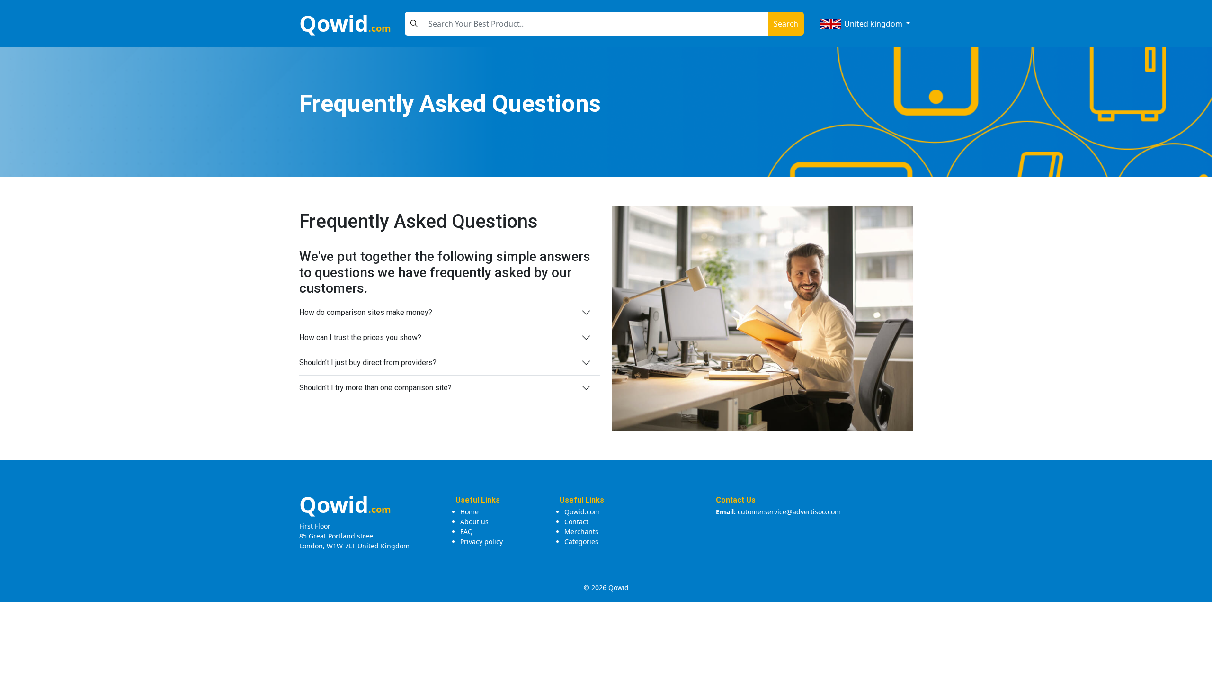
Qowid (345, 23)
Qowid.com (582, 511)
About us (474, 521)
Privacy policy (481, 541)
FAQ (466, 531)
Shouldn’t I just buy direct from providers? (368, 362)
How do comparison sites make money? (365, 312)
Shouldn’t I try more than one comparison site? (375, 387)
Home (469, 511)
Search (786, 23)
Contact (576, 521)
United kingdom (873, 23)
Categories (581, 541)
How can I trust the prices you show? (360, 337)
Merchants (581, 531)
